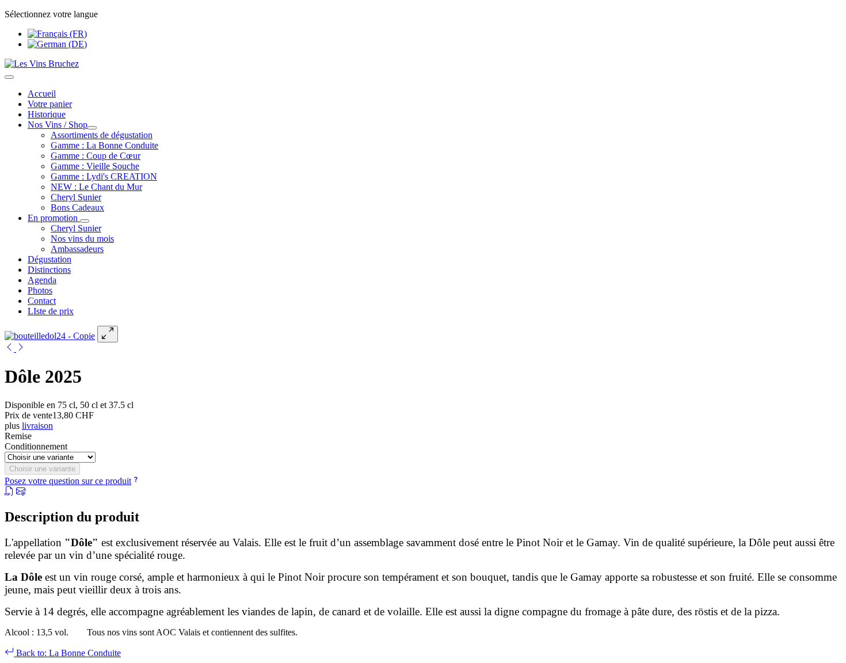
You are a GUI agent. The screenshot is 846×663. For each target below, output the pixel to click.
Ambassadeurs (77, 249)
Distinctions (49, 270)
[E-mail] (20, 492)
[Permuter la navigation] (9, 77)
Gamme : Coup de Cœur (95, 156)
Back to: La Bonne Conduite (67, 653)
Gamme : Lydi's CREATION (104, 176)
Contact (42, 301)
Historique (47, 114)
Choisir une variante (42, 468)
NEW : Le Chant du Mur (96, 187)
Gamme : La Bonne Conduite (104, 145)
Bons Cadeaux (77, 207)
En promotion (54, 218)
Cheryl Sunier (76, 197)
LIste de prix (51, 311)
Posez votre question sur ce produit (68, 481)
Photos (40, 290)
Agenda (42, 280)
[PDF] (9, 492)
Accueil (42, 93)
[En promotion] (84, 221)
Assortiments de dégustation (102, 135)
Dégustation (49, 259)
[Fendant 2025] (10, 348)
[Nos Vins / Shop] (92, 127)
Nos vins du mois (82, 238)
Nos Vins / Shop (57, 124)
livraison (37, 425)
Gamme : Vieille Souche (95, 166)
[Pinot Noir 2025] (20, 348)
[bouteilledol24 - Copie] (50, 336)
